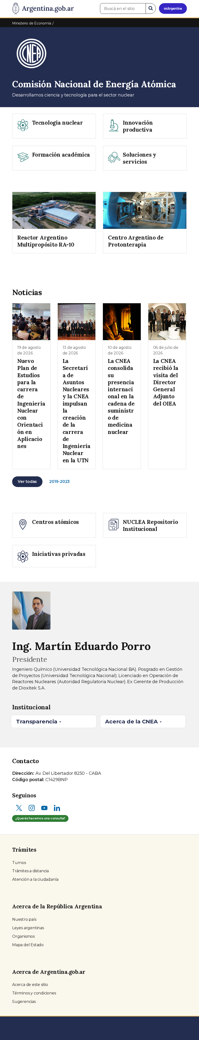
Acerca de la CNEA (132, 721)
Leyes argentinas (28, 928)
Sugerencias (24, 1001)
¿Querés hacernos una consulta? (40, 818)
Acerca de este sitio (30, 984)
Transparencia (37, 721)
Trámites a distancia (30, 871)
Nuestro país (24, 919)
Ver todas (27, 481)
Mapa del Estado (28, 945)
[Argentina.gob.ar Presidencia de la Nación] (42, 8)
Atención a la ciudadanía (35, 879)
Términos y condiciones (34, 993)
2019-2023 (59, 481)
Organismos (23, 936)
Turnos (19, 862)
